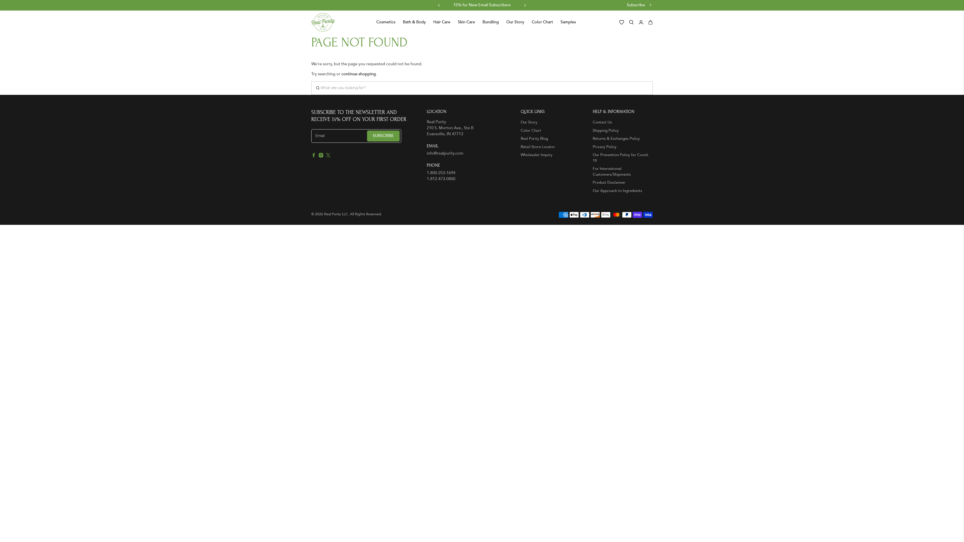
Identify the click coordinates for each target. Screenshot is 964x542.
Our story (515, 22)
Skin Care (466, 22)
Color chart (542, 22)
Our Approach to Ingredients (617, 191)
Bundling (491, 22)
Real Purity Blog (534, 139)
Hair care (441, 22)
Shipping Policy (606, 130)
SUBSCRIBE (383, 136)
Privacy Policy (605, 147)
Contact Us (602, 122)
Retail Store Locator (538, 147)
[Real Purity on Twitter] (328, 156)
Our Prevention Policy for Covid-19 (621, 158)
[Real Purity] (323, 22)
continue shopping (358, 74)
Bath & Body (414, 22)
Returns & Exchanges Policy (616, 139)
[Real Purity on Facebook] (313, 156)
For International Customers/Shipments (612, 171)
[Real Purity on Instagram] (321, 156)
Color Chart (531, 130)
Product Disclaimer (609, 182)
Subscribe (636, 5)
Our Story (529, 122)
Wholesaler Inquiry (537, 155)
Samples (568, 22)
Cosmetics (385, 22)
